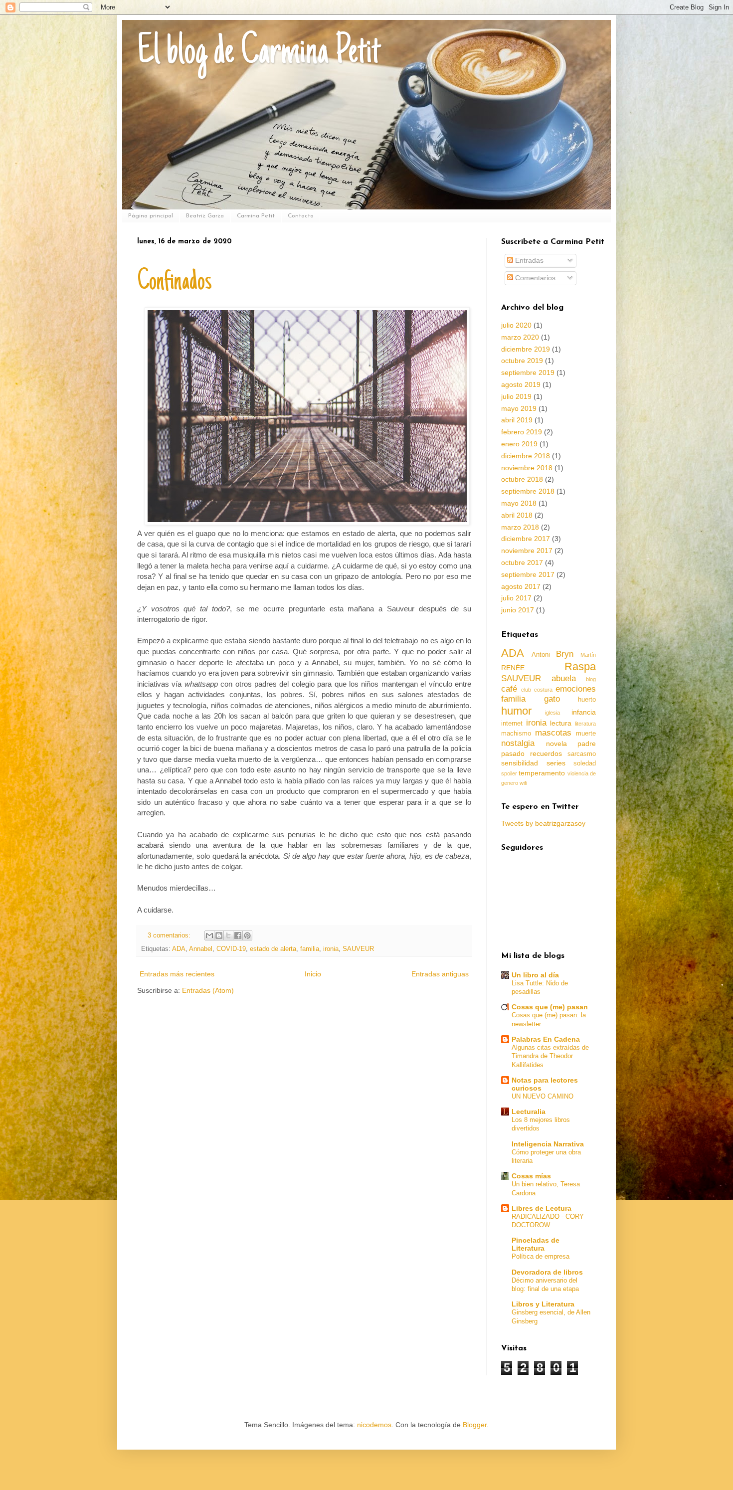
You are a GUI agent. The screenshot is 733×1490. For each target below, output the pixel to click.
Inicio (313, 974)
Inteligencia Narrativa (548, 1144)
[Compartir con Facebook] (238, 935)
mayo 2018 (519, 503)
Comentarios (534, 278)
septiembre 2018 (527, 491)
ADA (178, 948)
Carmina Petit (256, 216)
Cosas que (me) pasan (550, 1007)
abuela (563, 678)
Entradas (528, 260)
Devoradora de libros (547, 1272)
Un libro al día (535, 975)
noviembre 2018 (526, 468)
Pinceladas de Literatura (535, 1244)
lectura (560, 723)
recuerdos (546, 753)
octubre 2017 (522, 562)
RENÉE (513, 668)
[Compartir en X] (228, 935)
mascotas (553, 733)
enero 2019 (519, 444)
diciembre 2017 (525, 539)
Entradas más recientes (177, 974)
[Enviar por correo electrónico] (209, 935)
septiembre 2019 (527, 372)
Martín (588, 655)
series (556, 763)
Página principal (150, 216)
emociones (575, 689)
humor (516, 711)
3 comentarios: (170, 935)
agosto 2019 (521, 384)
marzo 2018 (520, 527)
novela (556, 743)
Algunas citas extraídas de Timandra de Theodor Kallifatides (550, 1056)
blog (591, 679)
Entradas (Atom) (208, 990)
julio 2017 (516, 598)
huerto (587, 699)
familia (309, 948)
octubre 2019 (522, 361)
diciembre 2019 (525, 349)
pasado (513, 753)
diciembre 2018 (525, 456)
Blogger (475, 1425)
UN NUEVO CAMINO (542, 1096)
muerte (586, 733)
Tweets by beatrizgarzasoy (543, 823)
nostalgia (518, 743)
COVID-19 (231, 948)
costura (543, 690)
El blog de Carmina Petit (258, 53)
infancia (583, 712)
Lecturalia (529, 1112)
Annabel (200, 948)
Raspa (580, 666)
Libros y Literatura (543, 1304)
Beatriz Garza (205, 216)
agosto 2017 (521, 586)
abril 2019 (517, 420)
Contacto (301, 216)
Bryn (564, 654)
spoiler (509, 773)
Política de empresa (540, 1256)
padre (586, 743)
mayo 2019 (519, 408)
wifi (523, 783)
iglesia (552, 713)
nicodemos (374, 1425)
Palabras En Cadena (546, 1039)
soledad (584, 763)
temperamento (542, 773)
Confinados (174, 283)
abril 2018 (517, 515)
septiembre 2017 (527, 574)
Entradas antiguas (440, 974)
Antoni (541, 654)
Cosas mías (531, 1176)
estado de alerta (273, 948)
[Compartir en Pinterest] (247, 935)
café (509, 689)
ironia (331, 948)
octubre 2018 (522, 479)
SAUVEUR (358, 948)
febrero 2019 (521, 432)
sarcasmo (581, 753)
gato (552, 699)
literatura (585, 724)
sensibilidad (519, 763)
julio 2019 (516, 396)
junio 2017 (517, 610)
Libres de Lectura (541, 1208)
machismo (516, 733)
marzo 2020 (520, 337)
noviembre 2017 (526, 551)
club (526, 690)
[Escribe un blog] (219, 935)
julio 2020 (516, 325)
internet (512, 723)
